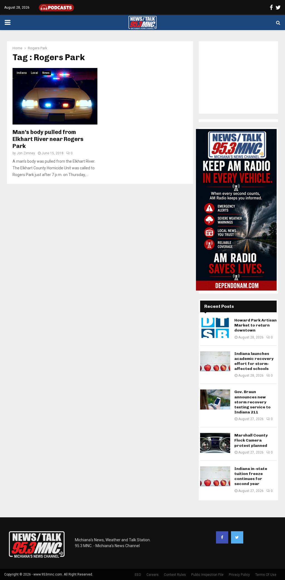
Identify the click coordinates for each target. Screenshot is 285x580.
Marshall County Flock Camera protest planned (251, 440)
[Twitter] (237, 537)
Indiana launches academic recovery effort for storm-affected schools (254, 361)
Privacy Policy (239, 575)
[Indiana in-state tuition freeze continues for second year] (215, 476)
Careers (152, 575)
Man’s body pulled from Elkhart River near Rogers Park (48, 139)
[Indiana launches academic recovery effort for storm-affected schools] (215, 361)
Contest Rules (175, 575)
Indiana (22, 72)
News (46, 72)
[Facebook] (222, 537)
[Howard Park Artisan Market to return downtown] (215, 328)
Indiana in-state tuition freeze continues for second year (250, 476)
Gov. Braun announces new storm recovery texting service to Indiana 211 (252, 402)
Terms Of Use (265, 575)
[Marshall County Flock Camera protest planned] (215, 443)
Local (34, 72)
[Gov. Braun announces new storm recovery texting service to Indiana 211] (215, 399)
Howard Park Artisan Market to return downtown (255, 325)
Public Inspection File (207, 575)
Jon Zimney (26, 153)
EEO (138, 575)
